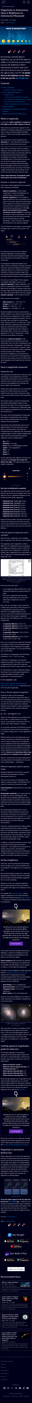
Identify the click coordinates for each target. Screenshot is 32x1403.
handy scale (21, 1089)
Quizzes (3, 1367)
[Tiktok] (24, 1388)
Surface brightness (8, 106)
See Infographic (16, 943)
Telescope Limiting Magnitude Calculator (15, 1144)
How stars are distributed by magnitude (17, 97)
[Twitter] (13, 52)
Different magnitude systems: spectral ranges (17, 104)
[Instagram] (8, 1388)
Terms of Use (14, 1396)
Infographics (4, 1370)
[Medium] (16, 1388)
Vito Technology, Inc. (16, 45)
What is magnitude (8, 87)
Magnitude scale (9, 94)
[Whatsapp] (23, 52)
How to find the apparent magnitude (15, 101)
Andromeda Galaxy (17, 893)
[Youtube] (20, 1388)
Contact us (4, 1379)
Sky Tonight (12, 1201)
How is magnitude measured (11, 92)
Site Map (26, 1396)
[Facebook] (9, 52)
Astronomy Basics (10, 22)
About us (3, 1376)
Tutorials (3, 1364)
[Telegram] (18, 52)
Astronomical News (8, 6)
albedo (26, 816)
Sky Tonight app (21, 78)
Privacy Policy (7, 1396)
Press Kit (21, 1396)
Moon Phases (5, 1373)
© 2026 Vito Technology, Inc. (16, 1393)
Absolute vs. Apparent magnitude (14, 90)
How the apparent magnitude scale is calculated (18, 99)
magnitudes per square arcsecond (16, 972)
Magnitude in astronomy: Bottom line (14, 114)
